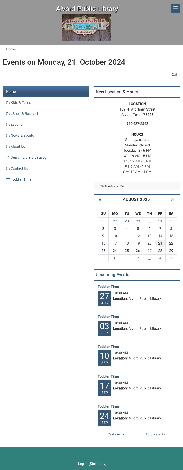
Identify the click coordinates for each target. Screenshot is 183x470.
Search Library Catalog (28, 157)
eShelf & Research (24, 113)
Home (11, 49)
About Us (17, 146)
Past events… (117, 434)
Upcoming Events (112, 274)
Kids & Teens (20, 102)
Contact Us (19, 168)
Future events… (156, 434)
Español (16, 124)
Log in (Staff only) (92, 463)
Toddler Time (20, 179)
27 (150, 251)
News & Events (22, 135)
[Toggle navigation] (175, 8)
